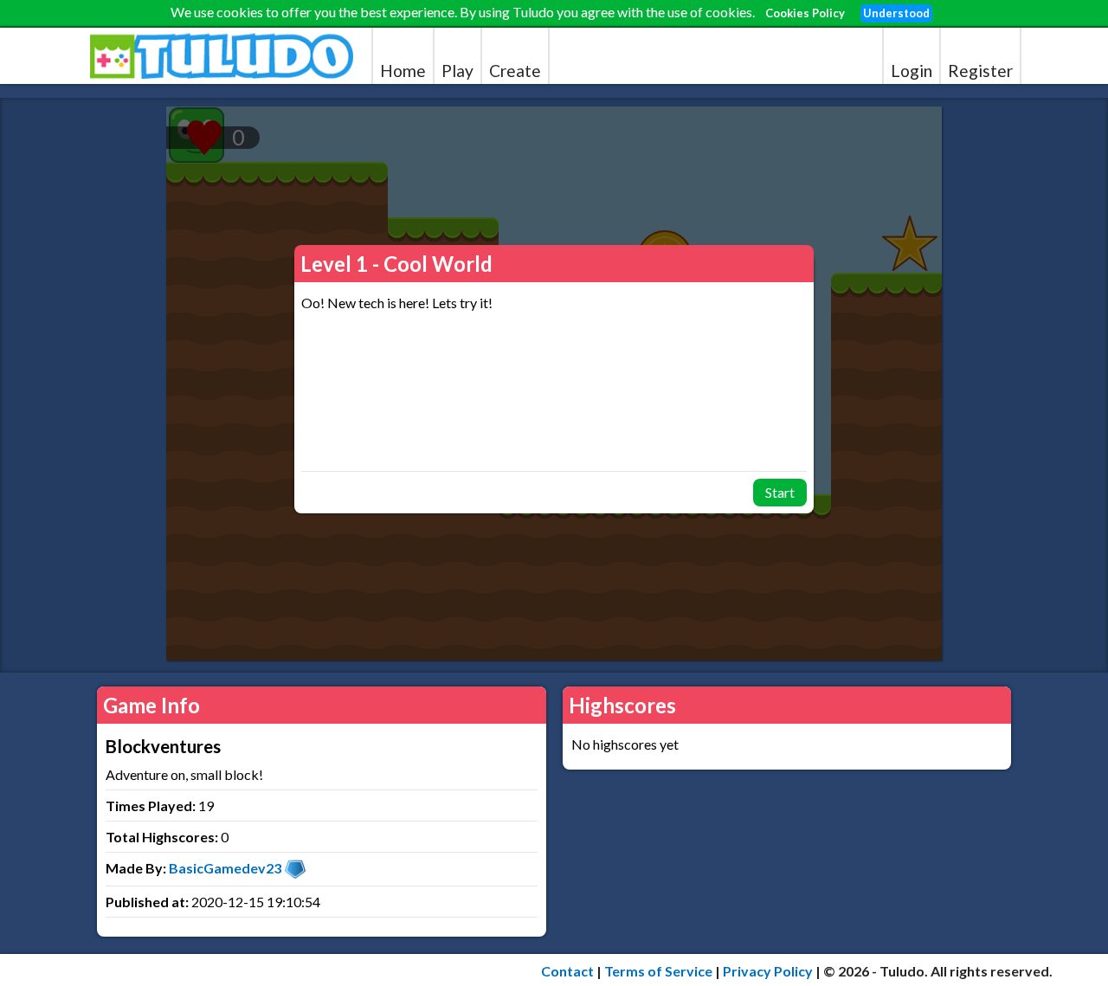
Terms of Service (658, 971)
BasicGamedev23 (225, 868)
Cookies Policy (805, 13)
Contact (567, 971)
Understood (896, 13)
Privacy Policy (768, 971)
